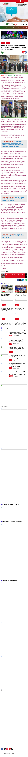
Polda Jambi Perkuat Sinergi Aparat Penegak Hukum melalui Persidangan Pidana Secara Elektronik (20, 296)
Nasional (3, 43)
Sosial (3, 291)
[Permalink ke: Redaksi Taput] (2, 52)
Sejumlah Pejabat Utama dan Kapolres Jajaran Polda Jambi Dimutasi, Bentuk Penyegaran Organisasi (7, 310)
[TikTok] (12, 749)
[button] (21, 24)
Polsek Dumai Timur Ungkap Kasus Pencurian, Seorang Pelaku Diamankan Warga (19, 310)
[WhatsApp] (26, 280)
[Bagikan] (26, 52)
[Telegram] (23, 280)
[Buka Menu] (24, 24)
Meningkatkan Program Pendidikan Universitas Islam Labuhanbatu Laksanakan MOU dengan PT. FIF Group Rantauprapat (20, 323)
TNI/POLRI (8, 43)
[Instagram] (7, 749)
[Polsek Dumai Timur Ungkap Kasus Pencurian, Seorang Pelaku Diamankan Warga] (21, 303)
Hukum (17, 291)
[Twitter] (20, 280)
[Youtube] (10, 749)
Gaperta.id (11, 76)
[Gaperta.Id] (10, 24)
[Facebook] (18, 280)
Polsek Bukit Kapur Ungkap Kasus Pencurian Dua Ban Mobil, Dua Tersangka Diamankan (7, 323)
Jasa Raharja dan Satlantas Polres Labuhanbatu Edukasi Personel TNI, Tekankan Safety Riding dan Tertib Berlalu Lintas (7, 296)
